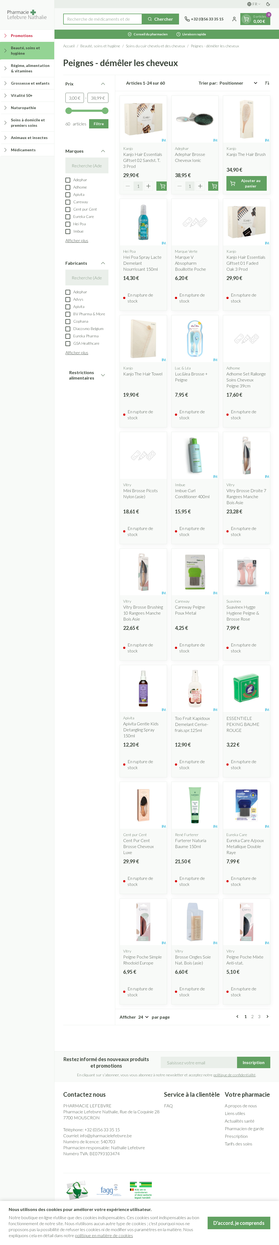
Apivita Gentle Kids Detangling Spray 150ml (141, 729)
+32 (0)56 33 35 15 (102, 1129)
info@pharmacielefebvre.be (106, 1135)
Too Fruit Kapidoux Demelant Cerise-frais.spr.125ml (192, 724)
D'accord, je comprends (239, 1223)
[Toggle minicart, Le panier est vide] (246, 19)
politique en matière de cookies (104, 1235)
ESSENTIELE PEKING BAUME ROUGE (242, 724)
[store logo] (27, 15)
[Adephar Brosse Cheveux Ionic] (195, 119)
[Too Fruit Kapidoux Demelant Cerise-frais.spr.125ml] (195, 688)
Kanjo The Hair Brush (246, 154)
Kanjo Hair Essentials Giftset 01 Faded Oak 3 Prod (245, 263)
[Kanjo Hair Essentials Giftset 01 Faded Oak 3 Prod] (246, 222)
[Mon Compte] (234, 19)
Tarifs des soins (238, 1143)
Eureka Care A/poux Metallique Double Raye (245, 846)
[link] (238, 1016)
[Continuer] (266, 1016)
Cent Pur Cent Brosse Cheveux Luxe (138, 846)
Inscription (254, 1062)
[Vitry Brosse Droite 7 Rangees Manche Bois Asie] (246, 455)
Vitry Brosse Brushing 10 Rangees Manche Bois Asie (143, 612)
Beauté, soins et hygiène (100, 46)
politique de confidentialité (234, 1075)
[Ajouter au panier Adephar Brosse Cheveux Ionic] (214, 186)
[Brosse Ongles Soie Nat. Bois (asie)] (195, 922)
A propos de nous (241, 1105)
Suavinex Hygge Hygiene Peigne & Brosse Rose (242, 612)
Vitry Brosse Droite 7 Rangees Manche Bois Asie (246, 496)
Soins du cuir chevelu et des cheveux (155, 46)
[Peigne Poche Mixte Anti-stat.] (246, 922)
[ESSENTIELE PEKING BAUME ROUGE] (246, 688)
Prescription (236, 1136)
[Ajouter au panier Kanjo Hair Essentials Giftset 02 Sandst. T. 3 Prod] (162, 186)
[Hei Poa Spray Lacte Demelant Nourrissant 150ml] (143, 222)
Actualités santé (239, 1120)
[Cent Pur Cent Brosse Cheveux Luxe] (143, 805)
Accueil (69, 46)
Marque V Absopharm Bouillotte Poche (190, 263)
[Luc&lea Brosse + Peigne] (195, 338)
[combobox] (102, 19)
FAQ (168, 1105)
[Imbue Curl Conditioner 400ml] (195, 455)
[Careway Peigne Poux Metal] (195, 572)
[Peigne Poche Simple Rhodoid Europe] (143, 922)
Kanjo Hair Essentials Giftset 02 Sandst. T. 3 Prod (142, 160)
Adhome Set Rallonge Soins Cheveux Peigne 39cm (246, 379)
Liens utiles (235, 1113)
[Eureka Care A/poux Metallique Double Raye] (246, 805)
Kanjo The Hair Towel (142, 373)
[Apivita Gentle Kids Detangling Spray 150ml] (143, 688)
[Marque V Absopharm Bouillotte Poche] (195, 222)
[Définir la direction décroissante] (267, 83)
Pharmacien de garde (244, 1128)
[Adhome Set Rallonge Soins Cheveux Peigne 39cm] (246, 338)
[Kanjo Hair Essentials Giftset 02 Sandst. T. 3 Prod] (143, 119)
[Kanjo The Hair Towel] (143, 338)
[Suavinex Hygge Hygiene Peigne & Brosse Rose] (246, 572)
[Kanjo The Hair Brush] (246, 119)
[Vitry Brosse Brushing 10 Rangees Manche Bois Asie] (143, 572)
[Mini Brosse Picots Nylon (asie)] (143, 455)
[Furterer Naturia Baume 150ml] (195, 805)
